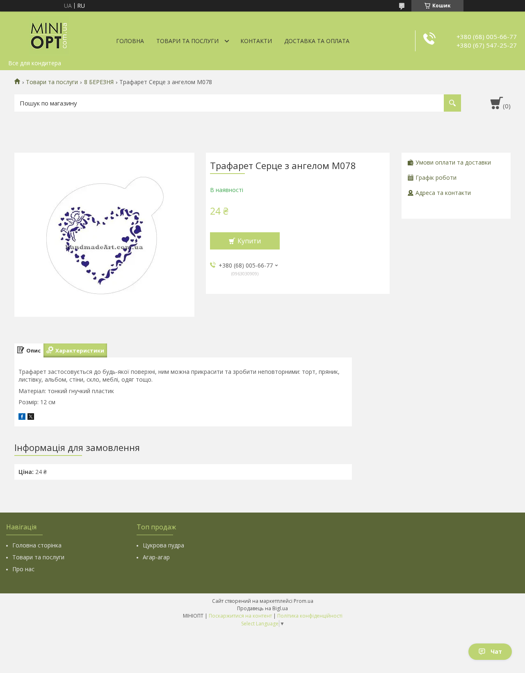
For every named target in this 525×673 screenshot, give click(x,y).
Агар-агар (156, 557)
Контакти (256, 41)
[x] (30, 417)
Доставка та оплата (316, 41)
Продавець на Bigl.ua (262, 608)
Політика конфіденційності (309, 615)
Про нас (23, 569)
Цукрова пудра (163, 545)
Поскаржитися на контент (240, 615)
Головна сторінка (37, 545)
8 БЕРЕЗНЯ (99, 82)
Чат (496, 651)
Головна (130, 41)
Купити (249, 240)
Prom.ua (303, 600)
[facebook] (21, 417)
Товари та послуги (187, 41)
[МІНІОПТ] (49, 33)
